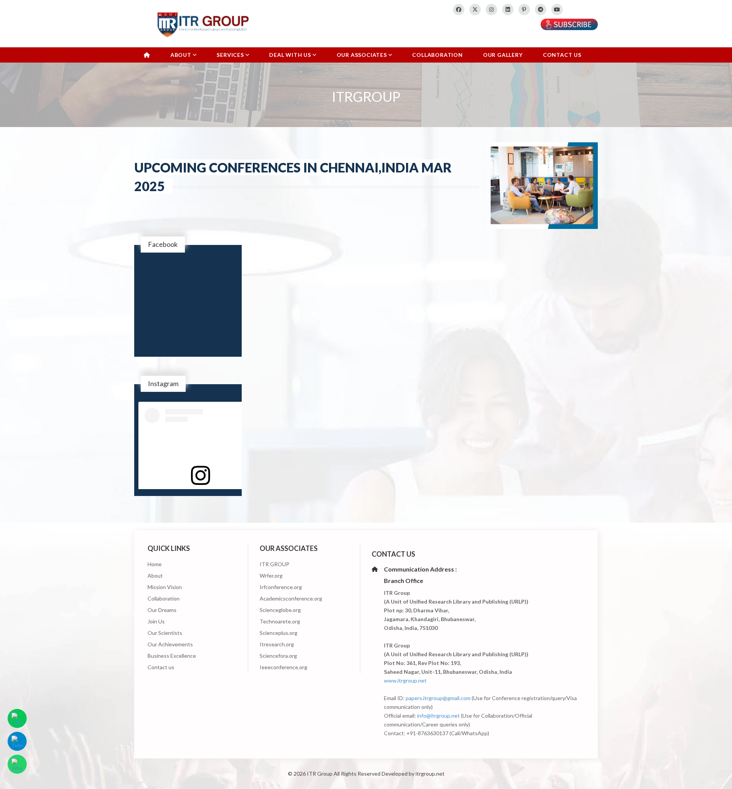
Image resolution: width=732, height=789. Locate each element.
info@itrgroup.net (438, 715)
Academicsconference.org (291, 598)
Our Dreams (162, 610)
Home (155, 564)
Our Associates (362, 55)
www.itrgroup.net (405, 680)
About (181, 55)
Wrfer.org (271, 575)
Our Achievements (170, 644)
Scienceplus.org (278, 633)
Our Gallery (503, 55)
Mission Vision (165, 587)
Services (231, 55)
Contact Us (562, 55)
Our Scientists (165, 633)
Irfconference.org (281, 587)
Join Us (156, 621)
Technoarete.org (280, 621)
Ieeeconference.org (283, 667)
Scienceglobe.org (280, 610)
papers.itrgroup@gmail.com (438, 698)
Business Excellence (172, 655)
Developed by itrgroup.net (413, 773)
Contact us (161, 667)
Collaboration (437, 55)
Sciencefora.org (278, 655)
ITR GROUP (274, 564)
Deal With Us (290, 55)
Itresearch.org (277, 644)
